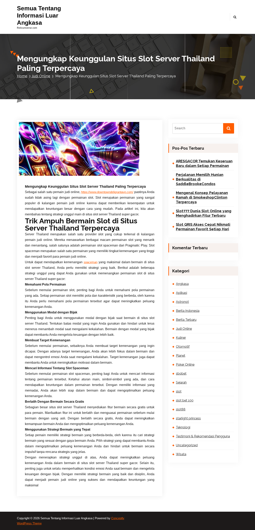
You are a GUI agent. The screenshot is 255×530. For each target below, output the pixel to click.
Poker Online (185, 364)
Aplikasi (181, 293)
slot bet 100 (184, 400)
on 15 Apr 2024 (46, 174)
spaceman (90, 262)
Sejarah (181, 382)
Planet (180, 355)
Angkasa (182, 284)
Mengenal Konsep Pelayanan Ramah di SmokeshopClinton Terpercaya (202, 197)
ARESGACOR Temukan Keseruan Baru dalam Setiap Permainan (204, 163)
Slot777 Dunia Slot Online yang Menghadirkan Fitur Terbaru (203, 213)
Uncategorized (187, 445)
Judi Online (40, 76)
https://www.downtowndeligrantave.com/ (107, 192)
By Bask (69, 174)
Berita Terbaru (186, 320)
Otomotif (183, 346)
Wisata (181, 454)
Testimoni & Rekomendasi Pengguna (203, 436)
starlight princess (188, 418)
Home (22, 76)
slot (178, 391)
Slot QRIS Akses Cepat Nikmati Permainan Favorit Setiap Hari (203, 226)
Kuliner (181, 338)
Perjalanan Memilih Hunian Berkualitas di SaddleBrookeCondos (199, 179)
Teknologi (183, 427)
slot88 (180, 409)
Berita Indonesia (187, 311)
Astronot (182, 302)
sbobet (181, 373)
